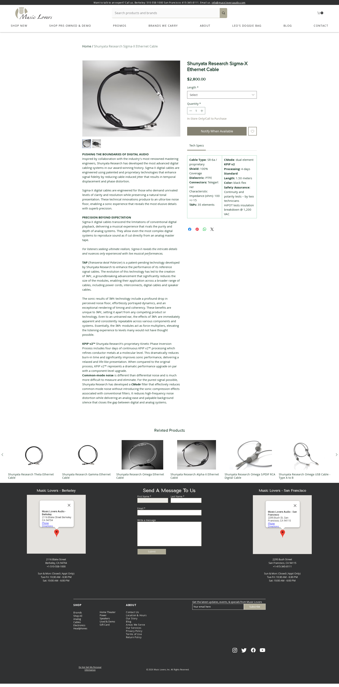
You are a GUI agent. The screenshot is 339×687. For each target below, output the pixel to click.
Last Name (176, 496)
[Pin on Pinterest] (197, 229)
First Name (143, 496)
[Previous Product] (2, 454)
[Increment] (202, 110)
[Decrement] (190, 110)
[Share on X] (212, 229)
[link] (196, 145)
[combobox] (222, 95)
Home (86, 46)
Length (193, 87)
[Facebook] (253, 650)
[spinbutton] (196, 110)
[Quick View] (34, 455)
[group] (169, 460)
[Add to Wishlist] (252, 131)
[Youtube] (262, 650)
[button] (320, 13)
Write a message (146, 520)
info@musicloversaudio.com (228, 2)
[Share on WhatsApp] (204, 229)
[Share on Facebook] (189, 229)
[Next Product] (336, 454)
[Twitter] (244, 650)
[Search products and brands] (223, 13)
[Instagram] (235, 650)
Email (140, 508)
